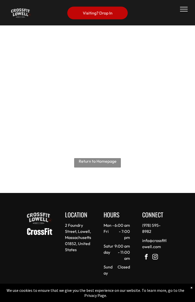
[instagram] (155, 257)
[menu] (183, 9)
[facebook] (146, 257)
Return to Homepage (98, 161)
